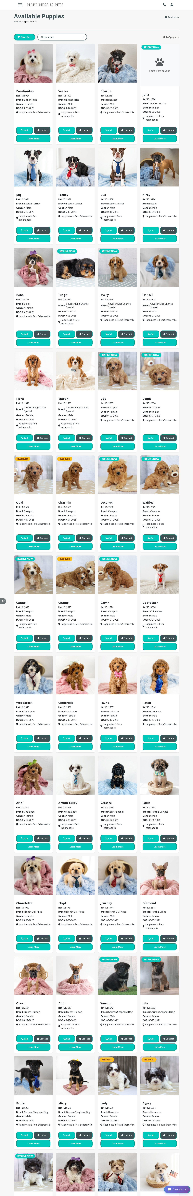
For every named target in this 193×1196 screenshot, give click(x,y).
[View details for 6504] (75, 1172)
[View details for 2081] (33, 167)
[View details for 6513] (117, 1172)
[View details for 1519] (33, 371)
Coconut (106, 502)
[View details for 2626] (117, 574)
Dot (103, 399)
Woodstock (24, 703)
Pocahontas (25, 91)
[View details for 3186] (159, 167)
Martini (64, 399)
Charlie (105, 91)
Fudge (62, 295)
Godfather (150, 603)
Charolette (24, 903)
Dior (61, 1003)
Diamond (149, 903)
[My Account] (172, 4)
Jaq (18, 195)
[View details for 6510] (159, 1172)
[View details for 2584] (33, 975)
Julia (146, 95)
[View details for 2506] (33, 775)
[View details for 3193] (33, 267)
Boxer (147, 190)
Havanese (107, 1099)
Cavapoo (107, 394)
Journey (106, 903)
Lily (145, 1003)
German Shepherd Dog (114, 999)
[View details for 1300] (75, 63)
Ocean (20, 1003)
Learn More (33, 138)
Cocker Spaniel (110, 798)
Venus (147, 399)
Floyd (62, 903)
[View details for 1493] (75, 371)
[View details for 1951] (75, 875)
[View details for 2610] (75, 267)
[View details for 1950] (33, 875)
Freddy (63, 195)
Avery (104, 295)
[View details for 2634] (159, 371)
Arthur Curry (67, 803)
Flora (20, 399)
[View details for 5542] (117, 975)
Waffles (148, 502)
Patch (147, 703)
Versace (106, 803)
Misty (62, 1103)
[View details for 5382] (159, 975)
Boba (20, 295)
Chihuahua (150, 598)
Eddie (146, 803)
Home (17, 21)
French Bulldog (152, 898)
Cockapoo (23, 698)
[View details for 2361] (117, 63)
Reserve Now (151, 47)
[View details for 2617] (75, 975)
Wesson (105, 1003)
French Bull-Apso (153, 798)
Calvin (105, 603)
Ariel (19, 803)
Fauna (104, 703)
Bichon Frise (24, 86)
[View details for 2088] (117, 775)
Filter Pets (26, 37)
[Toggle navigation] (20, 4)
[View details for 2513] (33, 675)
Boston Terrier (152, 90)
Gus (103, 195)
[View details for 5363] (33, 1075)
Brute (20, 1103)
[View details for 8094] (159, 574)
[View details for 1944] (117, 875)
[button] (165, 4)
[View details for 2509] (75, 675)
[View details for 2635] (117, 371)
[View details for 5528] (75, 1075)
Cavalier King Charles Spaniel (76, 290)
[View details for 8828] (159, 267)
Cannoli (22, 603)
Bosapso (106, 86)
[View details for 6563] (33, 1172)
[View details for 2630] (117, 474)
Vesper (63, 91)
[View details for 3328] (75, 775)
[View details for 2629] (159, 474)
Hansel (148, 295)
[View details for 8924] (33, 63)
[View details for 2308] (117, 167)
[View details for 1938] (159, 775)
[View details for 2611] (159, 875)
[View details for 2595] (117, 267)
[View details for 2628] (33, 574)
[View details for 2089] (75, 167)
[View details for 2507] (117, 675)
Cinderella (66, 703)
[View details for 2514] (159, 675)
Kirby (146, 195)
